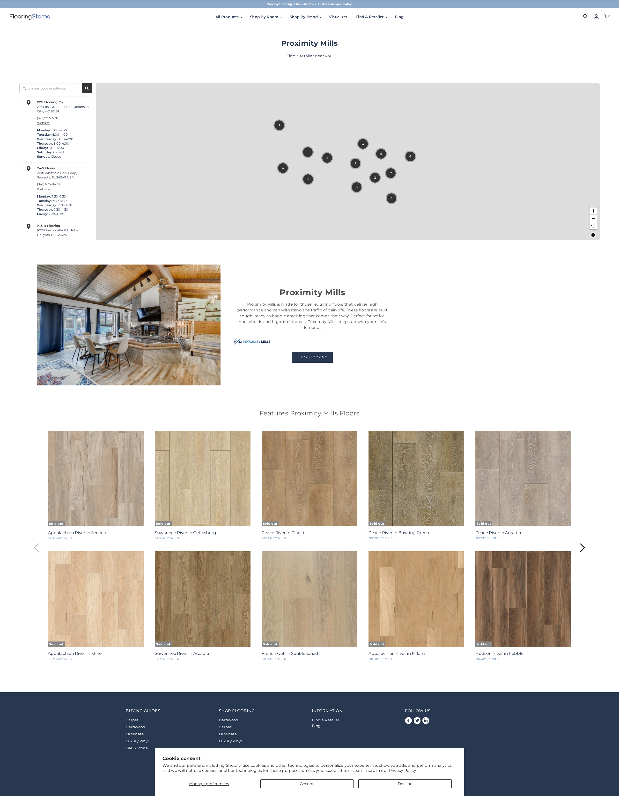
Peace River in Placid (283, 532)
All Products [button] (227, 17)
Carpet (132, 720)
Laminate (135, 734)
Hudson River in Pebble (499, 653)
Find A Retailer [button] (370, 17)
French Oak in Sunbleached (290, 653)
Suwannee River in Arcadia (182, 653)
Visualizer (338, 17)
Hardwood (135, 727)
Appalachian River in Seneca (77, 532)
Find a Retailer (325, 720)
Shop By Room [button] (265, 17)
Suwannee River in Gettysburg (185, 532)
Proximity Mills (60, 538)
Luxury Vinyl (137, 741)
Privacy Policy (402, 770)
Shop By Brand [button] (304, 17)
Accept (307, 783)
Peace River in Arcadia (498, 532)
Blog (399, 17)
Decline (405, 783)
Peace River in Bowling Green (398, 532)
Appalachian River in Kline (75, 653)
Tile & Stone (137, 748)
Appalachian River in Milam (396, 653)
